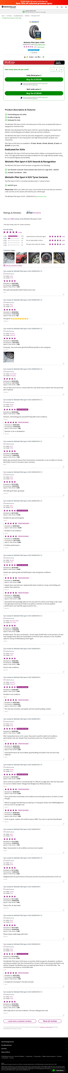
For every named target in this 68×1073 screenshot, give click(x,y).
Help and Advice (5, 1052)
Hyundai (12, 333)
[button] (57, 7)
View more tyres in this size (12, 18)
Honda (12, 404)
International (5, 1058)
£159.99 (38, 79)
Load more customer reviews (20, 1021)
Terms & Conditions (19, 1056)
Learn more (44, 83)
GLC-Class (13, 622)
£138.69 (38, 93)
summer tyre (42, 196)
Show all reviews (50, 1021)
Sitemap (59, 1056)
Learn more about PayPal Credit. (8, 1069)
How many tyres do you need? (17, 69)
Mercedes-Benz (14, 621)
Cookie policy (29, 1056)
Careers (12, 1058)
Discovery (13, 375)
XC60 (11, 278)
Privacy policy (37, 1056)
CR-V (11, 406)
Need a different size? (39, 44)
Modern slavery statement (48, 1056)
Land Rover (13, 374)
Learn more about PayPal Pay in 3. (23, 1069)
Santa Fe (12, 335)
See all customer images (14, 265)
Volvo (11, 276)
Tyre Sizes (4, 1048)
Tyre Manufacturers (6, 1045)
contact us (42, 1027)
